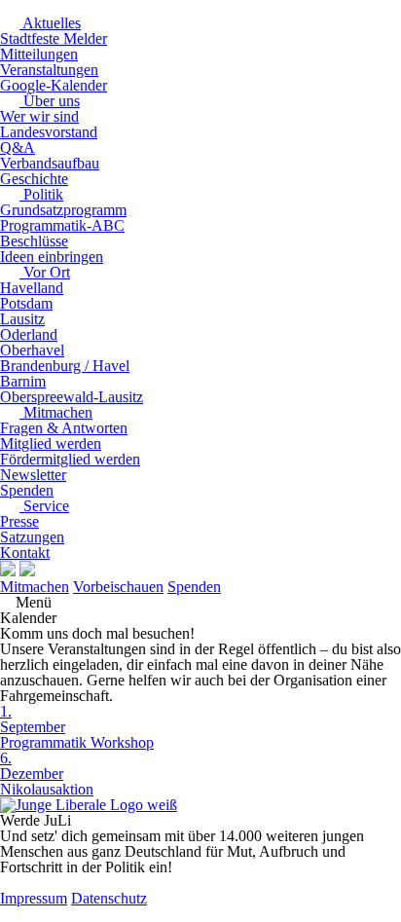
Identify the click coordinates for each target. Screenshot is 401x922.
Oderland (28, 334)
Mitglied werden (50, 443)
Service (44, 506)
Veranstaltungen (49, 69)
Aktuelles (50, 23)
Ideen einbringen (51, 256)
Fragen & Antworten (64, 428)
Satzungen (32, 537)
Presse (19, 521)
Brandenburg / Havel (64, 365)
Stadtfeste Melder (53, 38)
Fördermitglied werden (70, 459)
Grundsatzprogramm (63, 210)
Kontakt (25, 552)
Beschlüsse (34, 241)
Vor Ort (44, 272)
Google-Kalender (53, 85)
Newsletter (33, 474)
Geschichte (34, 178)
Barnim (23, 381)
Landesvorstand (48, 132)
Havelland (31, 287)
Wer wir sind (39, 116)
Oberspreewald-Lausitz (71, 396)
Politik (41, 194)
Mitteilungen (39, 54)
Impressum (33, 898)
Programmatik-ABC (62, 225)
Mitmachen (55, 412)
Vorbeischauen (118, 586)
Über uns (49, 100)
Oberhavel (32, 350)
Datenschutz (109, 898)
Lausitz (22, 319)
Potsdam (26, 303)
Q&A (17, 147)
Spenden (27, 490)
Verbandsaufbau (49, 163)
